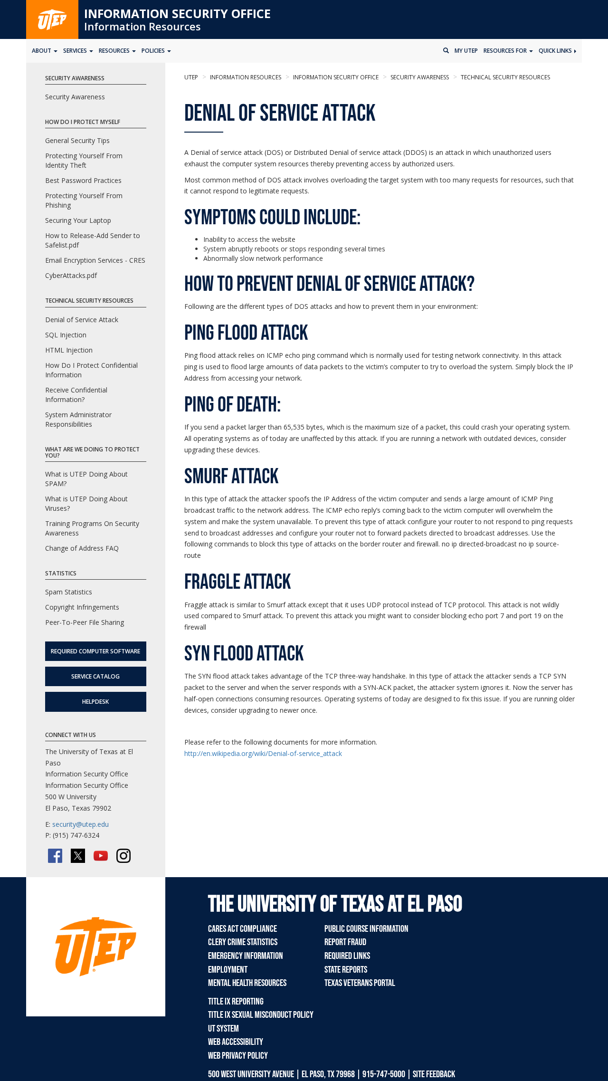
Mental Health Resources (247, 983)
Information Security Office (177, 13)
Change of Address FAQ (82, 548)
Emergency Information (245, 956)
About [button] (42, 51)
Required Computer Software (95, 651)
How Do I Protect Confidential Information (91, 370)
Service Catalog (95, 676)
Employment (227, 970)
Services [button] (75, 51)
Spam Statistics (68, 591)
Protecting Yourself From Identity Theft (84, 160)
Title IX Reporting (236, 1001)
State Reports (345, 970)
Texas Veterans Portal (359, 983)
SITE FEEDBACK (434, 1074)
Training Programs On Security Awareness (92, 528)
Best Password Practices (83, 180)
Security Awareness (419, 77)
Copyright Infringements (82, 607)
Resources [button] (115, 51)
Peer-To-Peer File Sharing (84, 622)
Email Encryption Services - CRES (95, 260)
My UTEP (466, 51)
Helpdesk (95, 702)
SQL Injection (65, 334)
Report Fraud (345, 942)
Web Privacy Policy (238, 1056)
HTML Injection (69, 349)
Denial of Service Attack (81, 319)
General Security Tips (77, 140)
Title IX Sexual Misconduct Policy (261, 1015)
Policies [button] (154, 51)
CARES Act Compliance (242, 929)
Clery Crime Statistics (242, 942)
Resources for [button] (506, 51)
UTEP (191, 77)
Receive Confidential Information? (76, 394)
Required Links (347, 956)
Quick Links (556, 51)
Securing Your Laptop (78, 220)
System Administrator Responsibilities (78, 419)
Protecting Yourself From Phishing (84, 200)
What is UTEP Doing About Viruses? (86, 503)
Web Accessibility (235, 1042)
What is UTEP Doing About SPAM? (86, 478)
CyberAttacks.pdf (71, 275)
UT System (223, 1028)
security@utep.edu (80, 824)
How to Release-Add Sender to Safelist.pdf (92, 240)
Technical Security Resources (504, 77)
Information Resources (142, 26)
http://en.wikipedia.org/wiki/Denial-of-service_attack (263, 753)
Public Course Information (366, 929)
